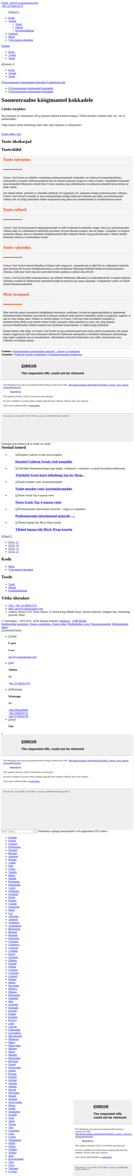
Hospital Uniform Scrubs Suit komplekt (43, 461)
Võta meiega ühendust (20, 40)
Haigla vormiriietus (40, 624)
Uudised (13, 33)
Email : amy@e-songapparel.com (19, 2)
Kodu (11, 17)
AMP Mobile (79, 620)
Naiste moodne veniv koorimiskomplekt (43, 489)
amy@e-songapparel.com (22, 656)
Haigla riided (59, 624)
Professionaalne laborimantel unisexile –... (45, 516)
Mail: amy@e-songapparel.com (25, 608)
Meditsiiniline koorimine (14, 624)
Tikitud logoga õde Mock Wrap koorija (43, 529)
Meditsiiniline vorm (78, 624)
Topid (18, 24)
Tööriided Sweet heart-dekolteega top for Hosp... (50, 475)
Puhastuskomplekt (101, 624)
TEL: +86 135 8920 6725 (22, 605)
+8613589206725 (18, 713)
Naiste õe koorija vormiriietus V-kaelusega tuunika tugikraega (48, 354)
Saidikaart (64, 620)
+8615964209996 (18, 710)
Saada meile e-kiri (11, 134)
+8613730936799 (18, 716)
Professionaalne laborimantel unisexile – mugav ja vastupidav (46, 351)
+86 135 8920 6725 (12, 6)
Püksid (19, 27)
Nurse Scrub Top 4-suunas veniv (38, 502)
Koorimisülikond (24, 30)
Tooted (12, 21)
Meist (11, 36)
